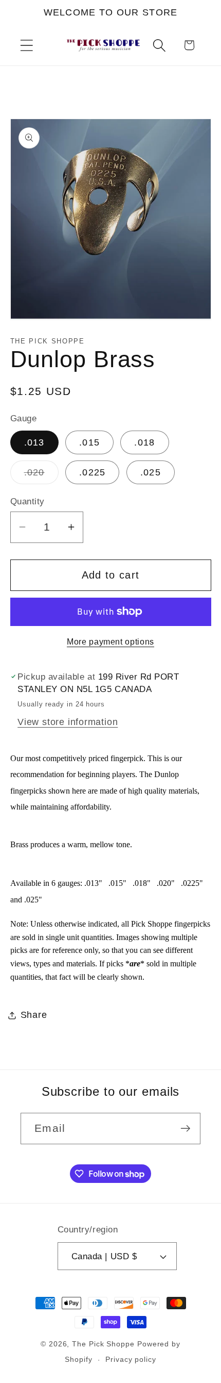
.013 (34, 442)
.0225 (92, 472)
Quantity (27, 501)
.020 (41, 475)
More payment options (110, 641)
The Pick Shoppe (103, 1344)
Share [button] (34, 1015)
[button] (26, 45)
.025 (150, 472)
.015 (89, 442)
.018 (144, 442)
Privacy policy (130, 1359)
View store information (67, 722)
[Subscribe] (185, 1128)
